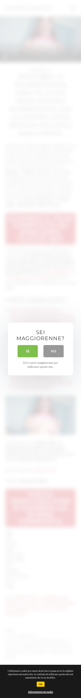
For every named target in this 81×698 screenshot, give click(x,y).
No (53, 351)
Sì (27, 351)
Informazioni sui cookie (40, 691)
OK (40, 684)
